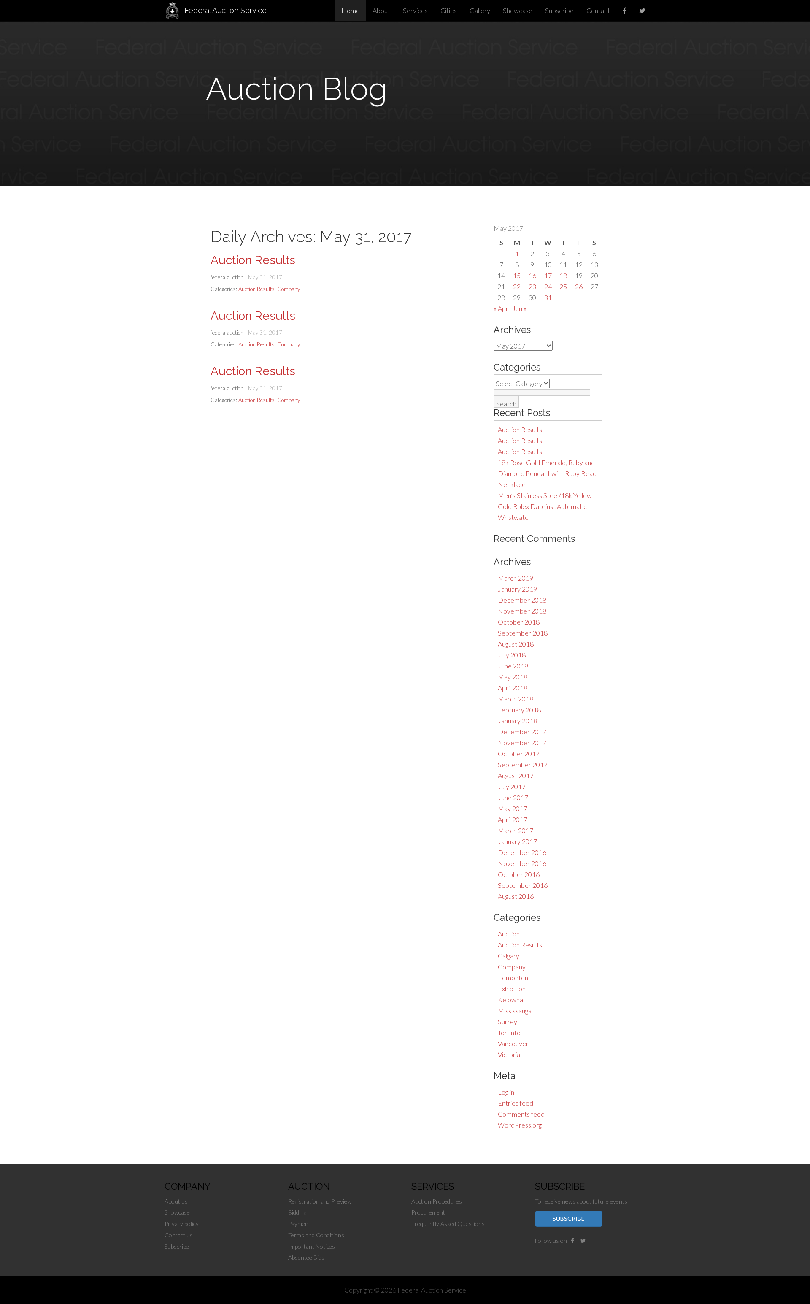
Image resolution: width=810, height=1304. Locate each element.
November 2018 (522, 611)
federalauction (227, 277)
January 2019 (517, 589)
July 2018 (512, 655)
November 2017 (522, 743)
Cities (448, 10)
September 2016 (523, 885)
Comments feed (521, 1114)
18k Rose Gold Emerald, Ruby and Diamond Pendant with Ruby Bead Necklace (547, 473)
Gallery (480, 10)
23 (532, 286)
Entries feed (515, 1103)
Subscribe (559, 10)
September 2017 (523, 764)
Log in (506, 1092)
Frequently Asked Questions (448, 1223)
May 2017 (512, 808)
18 (563, 275)
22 (517, 286)
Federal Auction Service (225, 10)
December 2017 (522, 732)
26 (579, 286)
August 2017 (516, 775)
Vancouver (513, 1043)
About (381, 10)
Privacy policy (182, 1223)
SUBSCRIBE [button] (569, 1218)
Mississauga (515, 1010)
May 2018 (512, 677)
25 (563, 286)
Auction (509, 934)
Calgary (508, 956)
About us (176, 1201)
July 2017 (512, 786)
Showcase (517, 10)
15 (517, 275)
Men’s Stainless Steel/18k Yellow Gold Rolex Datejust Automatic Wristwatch (545, 506)
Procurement (428, 1212)
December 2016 (522, 852)
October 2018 (519, 622)
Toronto (509, 1032)
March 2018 (515, 699)
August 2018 (516, 644)
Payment (299, 1223)
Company (512, 967)
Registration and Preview (319, 1201)
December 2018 (522, 600)
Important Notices (311, 1246)
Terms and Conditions (316, 1235)
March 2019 (515, 578)
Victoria (509, 1054)
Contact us (179, 1235)
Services (415, 10)
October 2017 (519, 753)
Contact (598, 10)
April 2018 (512, 688)
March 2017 (515, 830)
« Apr (501, 308)
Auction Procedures (436, 1201)
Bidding (297, 1212)
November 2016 (522, 863)
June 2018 (513, 666)
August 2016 (516, 896)
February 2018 (519, 710)
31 (548, 297)
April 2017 (512, 819)
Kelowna (510, 1000)
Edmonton (513, 978)
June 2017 (513, 797)
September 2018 (523, 633)
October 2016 (519, 874)
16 (532, 275)
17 (548, 275)
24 (548, 286)
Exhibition (512, 989)
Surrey (507, 1021)
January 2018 (517, 721)
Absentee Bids (306, 1257)
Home (350, 10)
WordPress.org (520, 1125)
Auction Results (520, 429)
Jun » (519, 308)
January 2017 (517, 841)
